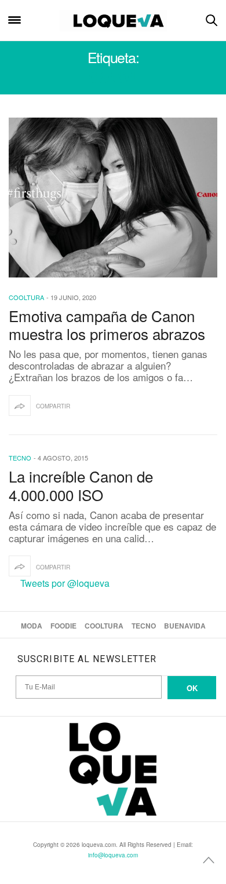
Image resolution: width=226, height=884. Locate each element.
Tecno (20, 457)
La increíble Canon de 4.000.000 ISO (81, 485)
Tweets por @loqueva (65, 583)
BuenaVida (185, 625)
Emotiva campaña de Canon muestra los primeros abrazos (107, 324)
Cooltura (26, 297)
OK (192, 687)
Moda (31, 625)
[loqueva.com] (113, 20)
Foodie (63, 625)
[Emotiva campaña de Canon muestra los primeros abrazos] (113, 197)
